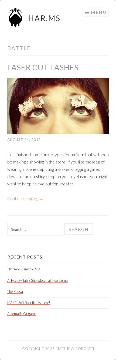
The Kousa (15, 291)
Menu (99, 12)
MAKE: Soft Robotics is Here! (28, 302)
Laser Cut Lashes (43, 67)
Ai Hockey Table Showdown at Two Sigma (37, 280)
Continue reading (25, 198)
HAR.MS (44, 18)
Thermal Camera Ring (23, 269)
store (61, 161)
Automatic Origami (21, 314)
